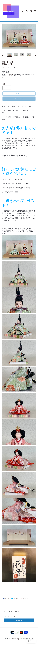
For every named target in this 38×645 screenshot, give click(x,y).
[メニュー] (35, 11)
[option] (9, 54)
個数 (3, 84)
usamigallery (15, 639)
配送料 (11, 75)
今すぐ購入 (19, 98)
